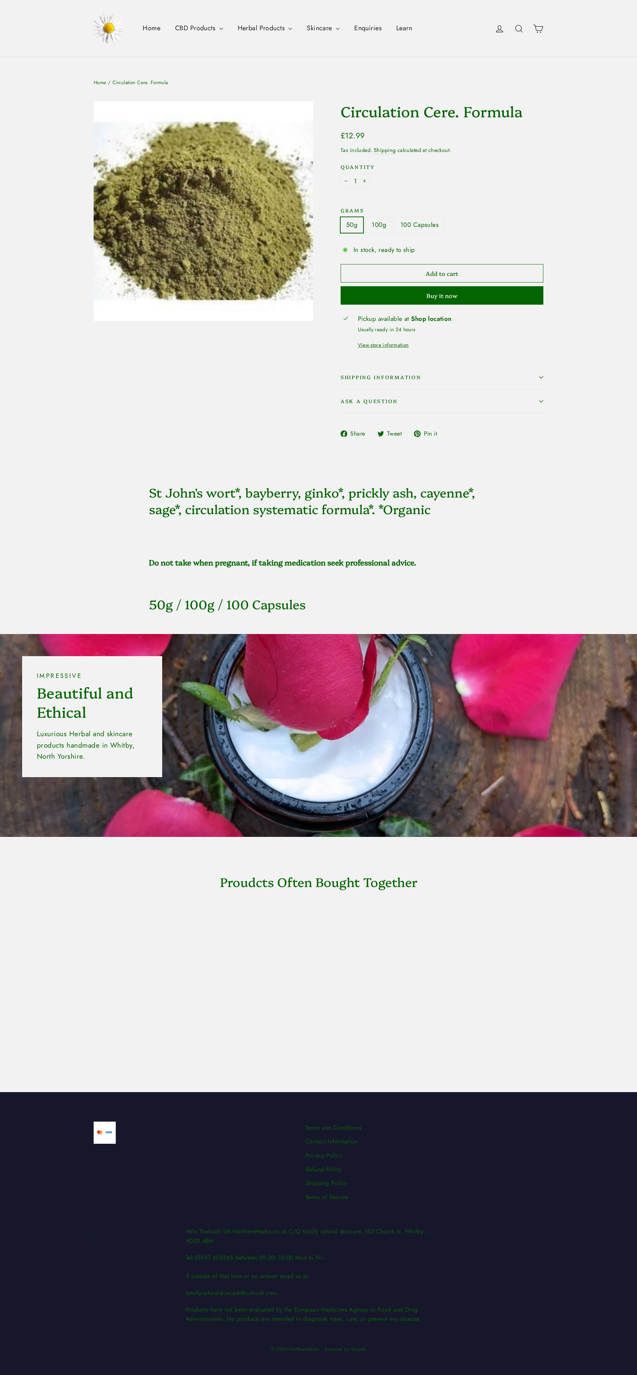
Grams (352, 210)
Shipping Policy (326, 1183)
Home (151, 28)
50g (352, 224)
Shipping (385, 150)
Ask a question (369, 401)
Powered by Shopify (345, 1349)
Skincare (320, 28)
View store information (383, 345)
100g (379, 224)
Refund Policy (324, 1169)
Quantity (358, 167)
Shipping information (381, 377)
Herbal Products (262, 28)
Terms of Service (327, 1197)
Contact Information (332, 1141)
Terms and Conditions (334, 1127)
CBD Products (196, 28)
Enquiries (368, 28)
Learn (404, 28)
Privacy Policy (324, 1155)
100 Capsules (419, 224)
